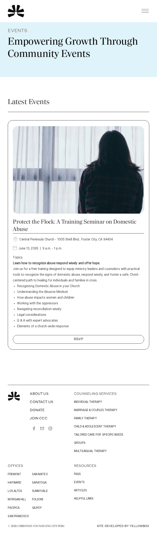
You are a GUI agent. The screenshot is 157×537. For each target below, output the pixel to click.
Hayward (14, 482)
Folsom (37, 499)
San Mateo (40, 474)
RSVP (78, 339)
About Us (39, 394)
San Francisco (18, 516)
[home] (16, 11)
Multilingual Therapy (90, 451)
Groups (79, 443)
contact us (41, 402)
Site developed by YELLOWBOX (123, 526)
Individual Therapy (88, 402)
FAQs (77, 474)
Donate (37, 410)
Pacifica (14, 508)
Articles (80, 490)
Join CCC (38, 418)
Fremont (14, 474)
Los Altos (15, 491)
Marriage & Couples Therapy (95, 410)
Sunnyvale (40, 491)
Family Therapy (85, 418)
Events (79, 482)
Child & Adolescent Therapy (95, 426)
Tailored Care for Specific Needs (98, 434)
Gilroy (37, 508)
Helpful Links (84, 498)
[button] (145, 11)
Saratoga (39, 482)
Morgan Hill (17, 499)
